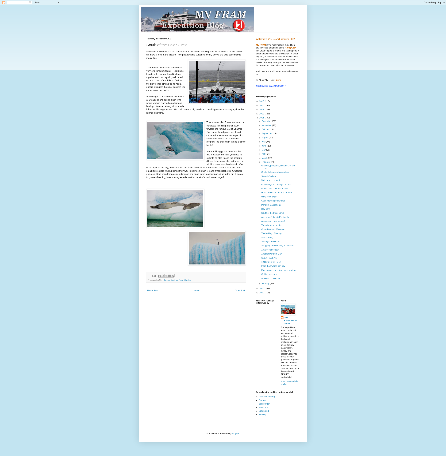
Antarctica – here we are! (273, 221)
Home (196, 290)
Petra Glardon (185, 280)
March (265, 158)
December (267, 121)
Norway (262, 414)
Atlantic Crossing (267, 396)
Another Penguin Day (271, 254)
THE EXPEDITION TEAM (290, 320)
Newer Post (152, 290)
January (266, 283)
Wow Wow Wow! (269, 197)
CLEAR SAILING (269, 258)
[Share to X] (166, 276)
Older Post (240, 290)
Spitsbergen (264, 404)
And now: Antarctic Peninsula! (275, 217)
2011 (262, 118)
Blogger (235, 433)
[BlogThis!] (163, 276)
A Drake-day (267, 237)
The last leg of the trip (271, 233)
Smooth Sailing (268, 176)
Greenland (264, 411)
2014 (262, 105)
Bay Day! (265, 209)
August (265, 137)
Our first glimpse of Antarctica (275, 172)
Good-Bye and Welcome (272, 229)
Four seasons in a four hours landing (278, 270)
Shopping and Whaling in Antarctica (278, 245)
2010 (262, 288)
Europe (262, 400)
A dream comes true (270, 278)
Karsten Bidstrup (171, 280)
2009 (262, 292)
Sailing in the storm (270, 241)
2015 (262, 101)
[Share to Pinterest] (173, 276)
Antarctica (263, 407)
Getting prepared (269, 274)
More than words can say (273, 266)
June (264, 146)
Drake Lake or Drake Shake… (275, 188)
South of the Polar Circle (272, 213)
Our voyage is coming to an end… (277, 184)
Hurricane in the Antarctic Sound (276, 192)
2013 (262, 109)
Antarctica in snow (270, 250)
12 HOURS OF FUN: (271, 262)
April (264, 154)
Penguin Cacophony (271, 205)
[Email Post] (154, 276)
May (264, 150)
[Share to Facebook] (169, 276)
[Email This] (159, 276)
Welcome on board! (270, 180)
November (267, 125)
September (267, 133)
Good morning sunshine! (273, 201)
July (264, 141)
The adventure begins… (272, 225)
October (266, 129)
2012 (262, 114)
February (266, 162)
